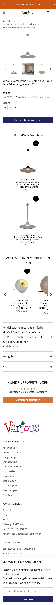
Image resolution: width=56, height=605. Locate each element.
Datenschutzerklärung (15, 529)
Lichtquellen (9, 471)
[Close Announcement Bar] (54, 4)
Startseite (7, 21)
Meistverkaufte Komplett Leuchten (19, 24)
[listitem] (28, 4)
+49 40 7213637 (12, 553)
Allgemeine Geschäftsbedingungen (22, 533)
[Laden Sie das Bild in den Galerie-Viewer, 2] (28, 69)
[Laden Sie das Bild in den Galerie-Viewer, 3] (42, 69)
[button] (36, 143)
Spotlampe (9, 476)
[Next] (50, 294)
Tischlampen (10, 485)
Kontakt (7, 510)
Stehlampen (9, 480)
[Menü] (4, 12)
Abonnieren (28, 599)
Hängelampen (10, 457)
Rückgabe (8, 519)
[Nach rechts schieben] (50, 69)
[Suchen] (52, 12)
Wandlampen (10, 490)
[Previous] (5, 294)
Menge (6, 102)
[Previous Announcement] (4, 4)
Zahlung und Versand (14, 524)
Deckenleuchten (12, 452)
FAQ (5, 514)
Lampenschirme (12, 466)
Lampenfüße (10, 461)
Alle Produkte (10, 447)
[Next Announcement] (51, 4)
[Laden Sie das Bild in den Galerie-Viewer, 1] (14, 69)
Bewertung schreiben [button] (28, 399)
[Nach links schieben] (6, 69)
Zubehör (7, 495)
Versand (19, 97)
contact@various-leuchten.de (19, 548)
